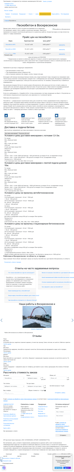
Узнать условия (47, 1)
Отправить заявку (60, 392)
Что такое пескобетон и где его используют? (21, 272)
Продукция (22, 14)
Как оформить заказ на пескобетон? (52, 287)
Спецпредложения (45, 14)
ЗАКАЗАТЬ (62, 45)
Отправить (63, 435)
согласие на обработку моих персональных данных (22, 399)
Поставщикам (65, 14)
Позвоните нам (7, 461)
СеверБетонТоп (8, 3)
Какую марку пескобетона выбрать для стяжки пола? (23, 295)
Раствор (40, 411)
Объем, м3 (53, 375)
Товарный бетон (42, 406)
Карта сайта (6, 428)
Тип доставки (30, 383)
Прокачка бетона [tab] (24, 133)
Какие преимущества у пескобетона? (19, 290)
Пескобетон (41, 409)
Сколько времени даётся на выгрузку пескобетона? (56, 282)
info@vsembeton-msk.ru (27, 417)
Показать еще (8, 55)
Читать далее (7, 344)
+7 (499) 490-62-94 (10, 5)
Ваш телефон (7, 390)
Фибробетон (41, 413)
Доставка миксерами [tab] (11, 133)
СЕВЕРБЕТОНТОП (8, 404)
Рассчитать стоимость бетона (11, 458)
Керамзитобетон (43, 416)
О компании (14, 14)
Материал (6, 375)
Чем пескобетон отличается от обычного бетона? (22, 300)
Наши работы (55, 14)
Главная (7, 14)
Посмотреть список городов (12, 262)
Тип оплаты (6, 383)
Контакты (8, 17)
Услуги (30, 14)
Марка (28, 375)
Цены (37, 14)
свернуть (2, 465)
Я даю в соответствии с (36, 399)
